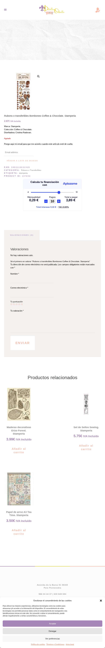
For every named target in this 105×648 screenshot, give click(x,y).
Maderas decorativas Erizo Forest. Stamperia (19, 430)
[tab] (22, 235)
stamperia (23, 173)
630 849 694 (60, 594)
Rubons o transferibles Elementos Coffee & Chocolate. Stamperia (37, 40)
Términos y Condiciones (55, 644)
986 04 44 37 (45, 594)
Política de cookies (38, 644)
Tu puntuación (16, 302)
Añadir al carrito (19, 450)
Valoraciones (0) (22, 235)
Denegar (52, 631)
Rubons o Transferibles (31, 170)
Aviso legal (70, 644)
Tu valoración (17, 311)
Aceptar (52, 623)
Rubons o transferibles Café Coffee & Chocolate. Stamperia (26, 38)
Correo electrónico (19, 288)
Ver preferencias (52, 638)
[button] (101, 600)
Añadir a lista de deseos (22, 161)
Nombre (14, 274)
